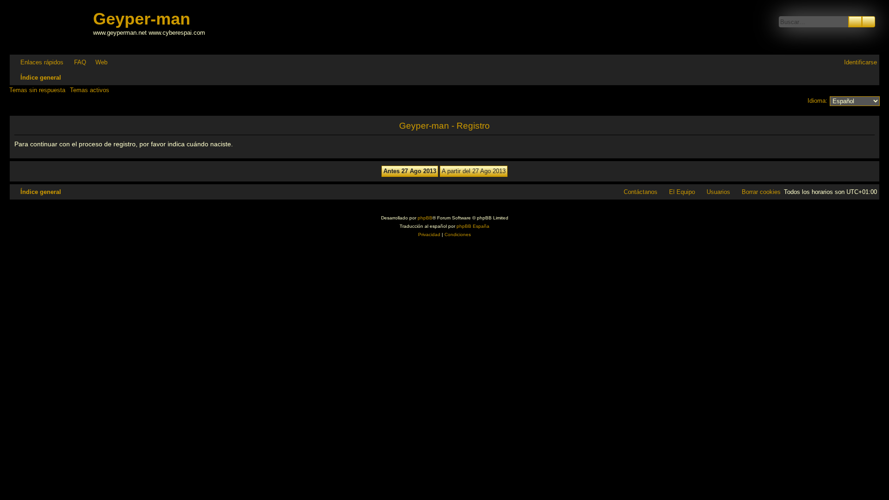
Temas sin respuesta (37, 90)
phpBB (425, 217)
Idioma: (817, 100)
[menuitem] (76, 62)
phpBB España (473, 226)
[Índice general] (52, 27)
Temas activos (89, 90)
